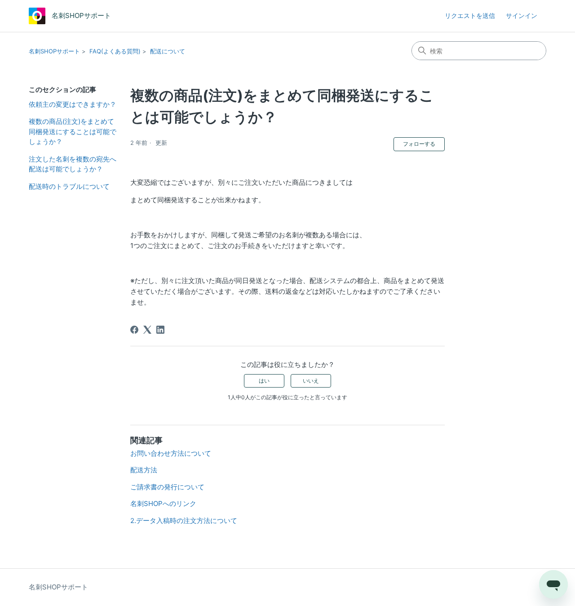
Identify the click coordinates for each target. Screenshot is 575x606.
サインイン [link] (521, 15)
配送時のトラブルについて (69, 186)
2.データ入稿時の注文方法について (183, 520)
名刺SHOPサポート (54, 51)
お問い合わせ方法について (170, 453)
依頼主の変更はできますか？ (72, 104)
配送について (167, 51)
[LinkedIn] (160, 330)
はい (264, 380)
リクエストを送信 (470, 15)
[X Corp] (147, 330)
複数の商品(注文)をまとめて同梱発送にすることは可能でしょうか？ (72, 131)
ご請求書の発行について (167, 487)
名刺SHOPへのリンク (163, 503)
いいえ (311, 380)
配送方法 (143, 470)
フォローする (419, 143)
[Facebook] (134, 330)
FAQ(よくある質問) (115, 51)
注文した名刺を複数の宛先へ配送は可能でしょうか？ (72, 164)
